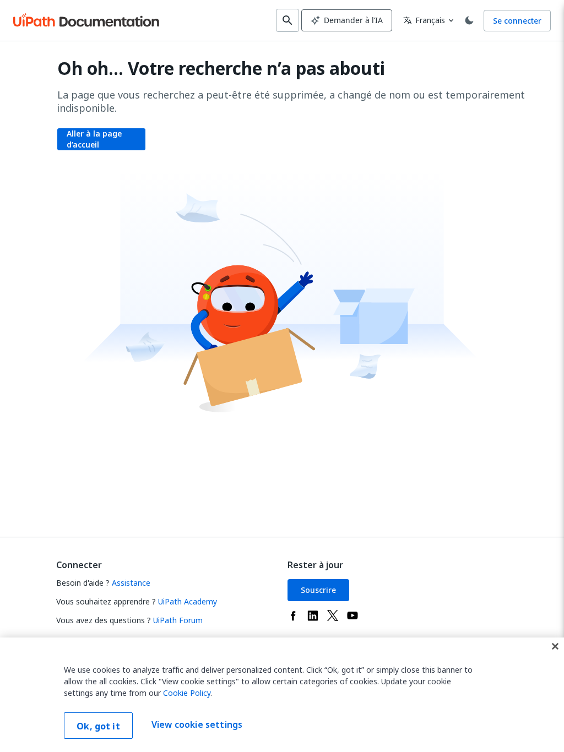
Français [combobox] (424, 20)
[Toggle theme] (469, 20)
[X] (332, 615)
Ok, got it (98, 726)
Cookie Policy (186, 693)
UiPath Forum (178, 620)
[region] (282, 694)
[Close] (555, 646)
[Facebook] (293, 615)
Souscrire (318, 590)
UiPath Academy (187, 601)
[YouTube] (352, 615)
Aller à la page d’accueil (94, 139)
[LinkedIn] (312, 615)
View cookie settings (196, 724)
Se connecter (517, 20)
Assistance (131, 582)
